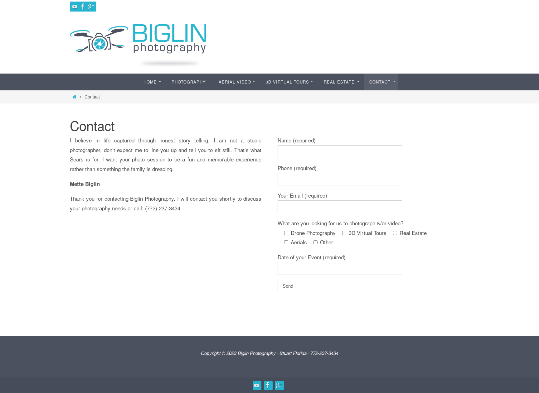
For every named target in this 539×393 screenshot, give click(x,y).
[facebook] (83, 7)
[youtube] (75, 7)
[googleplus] (91, 7)
